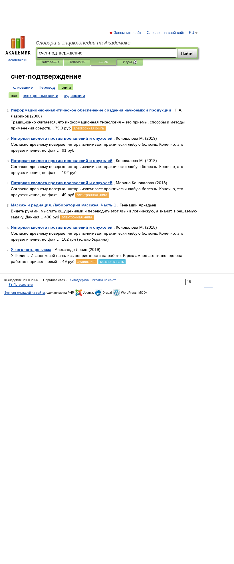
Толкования (49, 62)
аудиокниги (74, 95)
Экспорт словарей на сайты (24, 292)
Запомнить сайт (127, 33)
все (14, 95)
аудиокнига (86, 262)
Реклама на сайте (103, 280)
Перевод (47, 87)
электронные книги (40, 95)
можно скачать (112, 262)
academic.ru (17, 60)
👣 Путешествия (21, 284)
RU (191, 33)
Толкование (22, 87)
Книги (103, 62)
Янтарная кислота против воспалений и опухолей (61, 138)
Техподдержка (78, 280)
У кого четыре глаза (31, 249)
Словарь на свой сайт (166, 33)
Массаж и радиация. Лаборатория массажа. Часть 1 (63, 205)
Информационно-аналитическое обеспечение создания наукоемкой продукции (91, 110)
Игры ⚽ (130, 62)
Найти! (187, 53)
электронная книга (89, 128)
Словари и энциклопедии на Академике (83, 43)
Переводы (76, 62)
